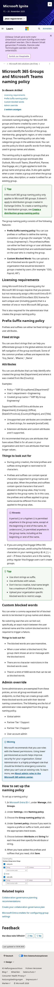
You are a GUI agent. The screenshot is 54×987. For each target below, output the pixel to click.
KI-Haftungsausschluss (12, 968)
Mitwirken (15, 972)
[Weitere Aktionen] (49, 64)
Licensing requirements (14, 95)
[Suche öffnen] (39, 28)
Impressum (31, 979)
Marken (5, 983)
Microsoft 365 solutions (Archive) (23, 63)
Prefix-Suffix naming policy (16, 98)
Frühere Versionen (34, 968)
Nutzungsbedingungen (12, 979)
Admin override (11, 105)
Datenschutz (28, 972)
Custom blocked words (14, 102)
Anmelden (47, 28)
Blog (4, 972)
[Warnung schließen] (50, 4)
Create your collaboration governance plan (23, 907)
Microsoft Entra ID (19, 802)
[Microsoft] (27, 28)
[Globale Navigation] (2, 28)
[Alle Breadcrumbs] (4, 64)
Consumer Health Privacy (13, 976)
